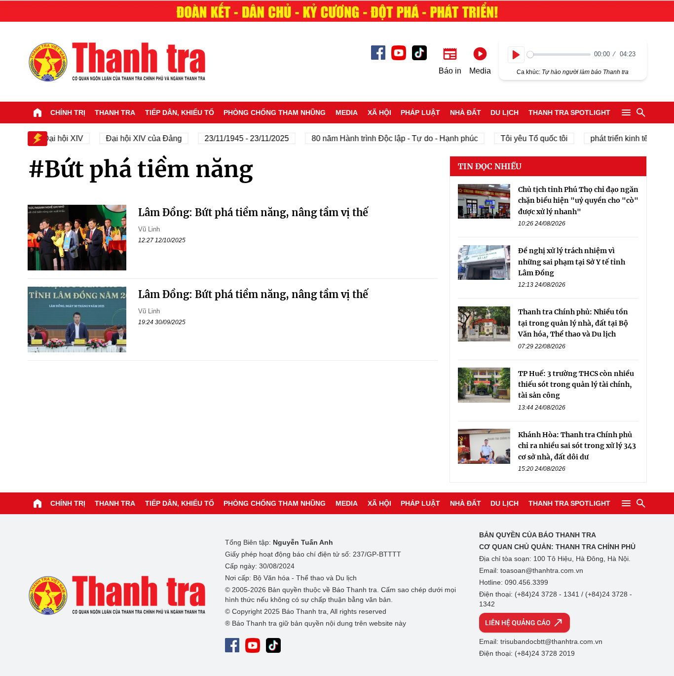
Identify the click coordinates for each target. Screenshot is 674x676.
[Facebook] (378, 52)
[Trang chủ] (37, 112)
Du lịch (504, 112)
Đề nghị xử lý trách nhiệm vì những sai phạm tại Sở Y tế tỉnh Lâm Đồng (571, 261)
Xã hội (379, 112)
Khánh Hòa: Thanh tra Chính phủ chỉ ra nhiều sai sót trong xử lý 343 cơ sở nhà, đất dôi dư (577, 445)
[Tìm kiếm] (641, 112)
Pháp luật (420, 112)
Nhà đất (465, 112)
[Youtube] (398, 52)
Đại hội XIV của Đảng (138, 138)
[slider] (559, 54)
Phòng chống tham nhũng (275, 112)
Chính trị (67, 112)
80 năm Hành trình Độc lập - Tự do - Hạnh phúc (388, 138)
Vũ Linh (149, 229)
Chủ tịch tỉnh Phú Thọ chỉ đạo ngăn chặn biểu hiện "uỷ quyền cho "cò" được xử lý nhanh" (578, 200)
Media (347, 112)
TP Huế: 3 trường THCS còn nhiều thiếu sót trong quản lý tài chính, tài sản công (576, 384)
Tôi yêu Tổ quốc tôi (528, 138)
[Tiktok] (419, 52)
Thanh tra (115, 112)
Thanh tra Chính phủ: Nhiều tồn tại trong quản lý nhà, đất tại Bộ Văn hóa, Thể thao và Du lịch (573, 322)
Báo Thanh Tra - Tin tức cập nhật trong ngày (116, 61)
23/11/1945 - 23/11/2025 (240, 138)
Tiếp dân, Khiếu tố (179, 112)
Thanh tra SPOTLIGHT (569, 112)
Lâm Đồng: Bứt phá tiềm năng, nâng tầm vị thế (253, 212)
